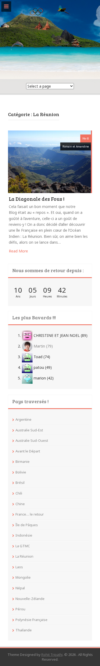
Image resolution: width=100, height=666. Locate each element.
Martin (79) (43, 346)
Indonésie (23, 535)
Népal (20, 588)
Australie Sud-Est (29, 430)
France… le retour (29, 514)
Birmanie (22, 461)
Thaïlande (23, 630)
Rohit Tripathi (52, 654)
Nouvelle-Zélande (30, 598)
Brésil (20, 482)
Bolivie (20, 472)
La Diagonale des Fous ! (37, 199)
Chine (20, 503)
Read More (18, 251)
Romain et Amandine (75, 146)
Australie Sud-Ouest (31, 440)
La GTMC (22, 546)
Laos (19, 567)
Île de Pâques (26, 524)
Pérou (20, 609)
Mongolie (23, 577)
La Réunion (24, 556)
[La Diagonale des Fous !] (49, 161)
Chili (18, 493)
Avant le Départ (27, 451)
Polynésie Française (31, 619)
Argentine (23, 419)
